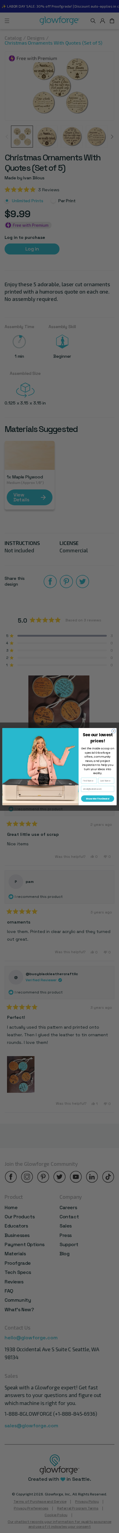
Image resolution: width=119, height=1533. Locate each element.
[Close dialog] (114, 731)
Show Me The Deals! (97, 798)
